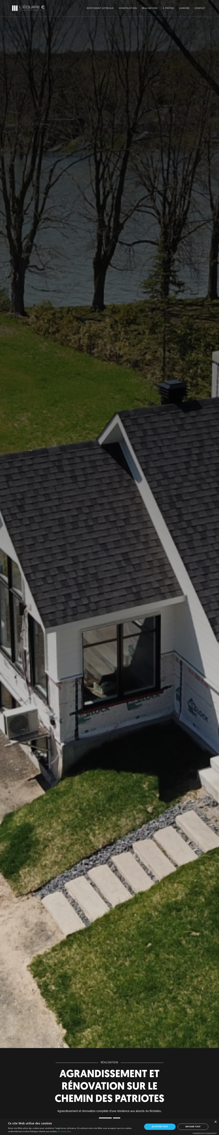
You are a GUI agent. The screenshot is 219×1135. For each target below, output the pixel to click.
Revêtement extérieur (100, 8)
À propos (168, 8)
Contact (200, 8)
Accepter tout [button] (160, 1126)
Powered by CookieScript (205, 1133)
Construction (128, 8)
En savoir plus (64, 1131)
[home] (28, 8)
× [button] (215, 1122)
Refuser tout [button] (193, 1126)
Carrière (184, 8)
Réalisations (150, 8)
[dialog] (109, 1126)
